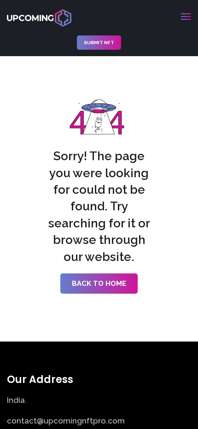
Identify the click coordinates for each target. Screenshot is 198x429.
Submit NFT (99, 42)
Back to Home (99, 283)
